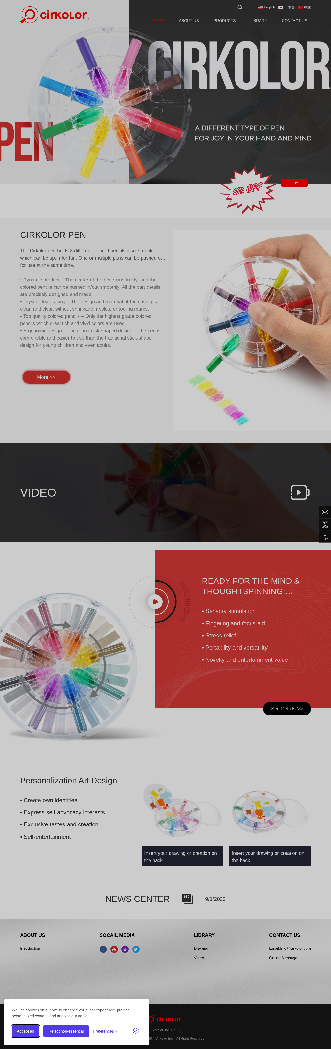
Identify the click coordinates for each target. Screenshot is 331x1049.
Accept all (25, 1031)
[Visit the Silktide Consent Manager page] (136, 1031)
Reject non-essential (66, 1031)
